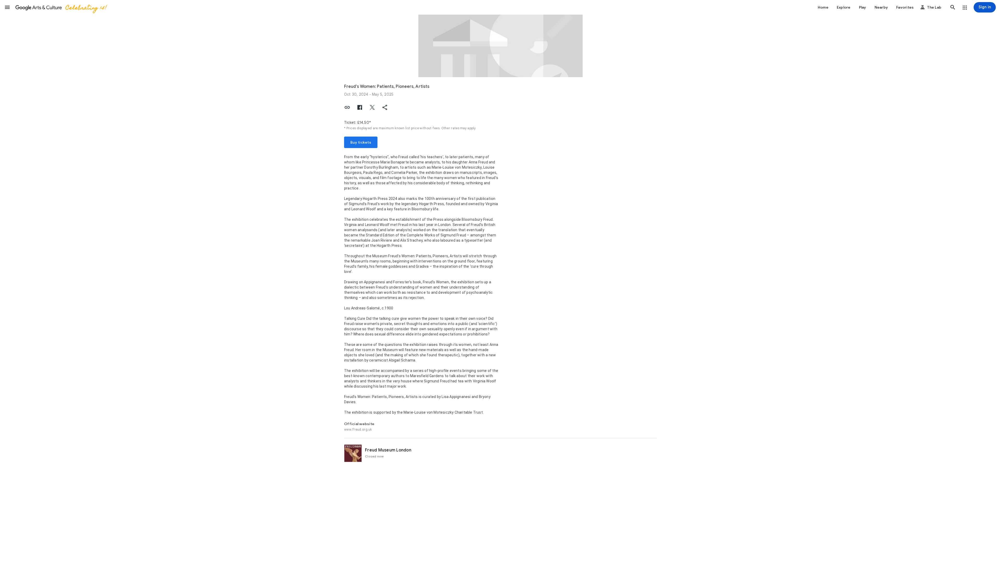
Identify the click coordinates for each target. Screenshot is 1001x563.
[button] (7, 7)
